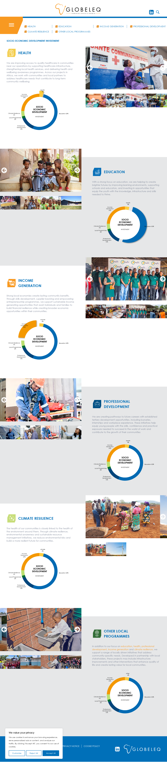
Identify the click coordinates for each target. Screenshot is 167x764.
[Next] (163, 68)
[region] (34, 743)
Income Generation (112, 26)
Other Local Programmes (74, 31)
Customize (16, 753)
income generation (118, 649)
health (136, 646)
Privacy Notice (70, 746)
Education (65, 26)
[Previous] (90, 68)
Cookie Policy (92, 746)
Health (32, 26)
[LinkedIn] (151, 12)
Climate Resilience (38, 31)
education (126, 646)
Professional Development (149, 26)
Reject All (34, 753)
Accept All (51, 753)
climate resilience (143, 649)
